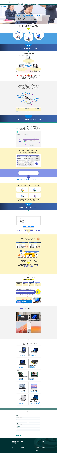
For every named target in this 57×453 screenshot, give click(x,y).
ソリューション (10, 3)
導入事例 (13, 446)
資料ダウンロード (28, 446)
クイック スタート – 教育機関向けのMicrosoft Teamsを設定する (26, 179)
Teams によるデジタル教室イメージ (28, 4)
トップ (7, 3)
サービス (20, 446)
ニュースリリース (14, 447)
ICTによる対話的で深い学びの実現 (20, 4)
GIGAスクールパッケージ (15, 3)
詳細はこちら (28, 226)
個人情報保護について (38, 449)
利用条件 (37, 450)
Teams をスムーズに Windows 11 (36, 4)
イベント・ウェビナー (21, 447)
